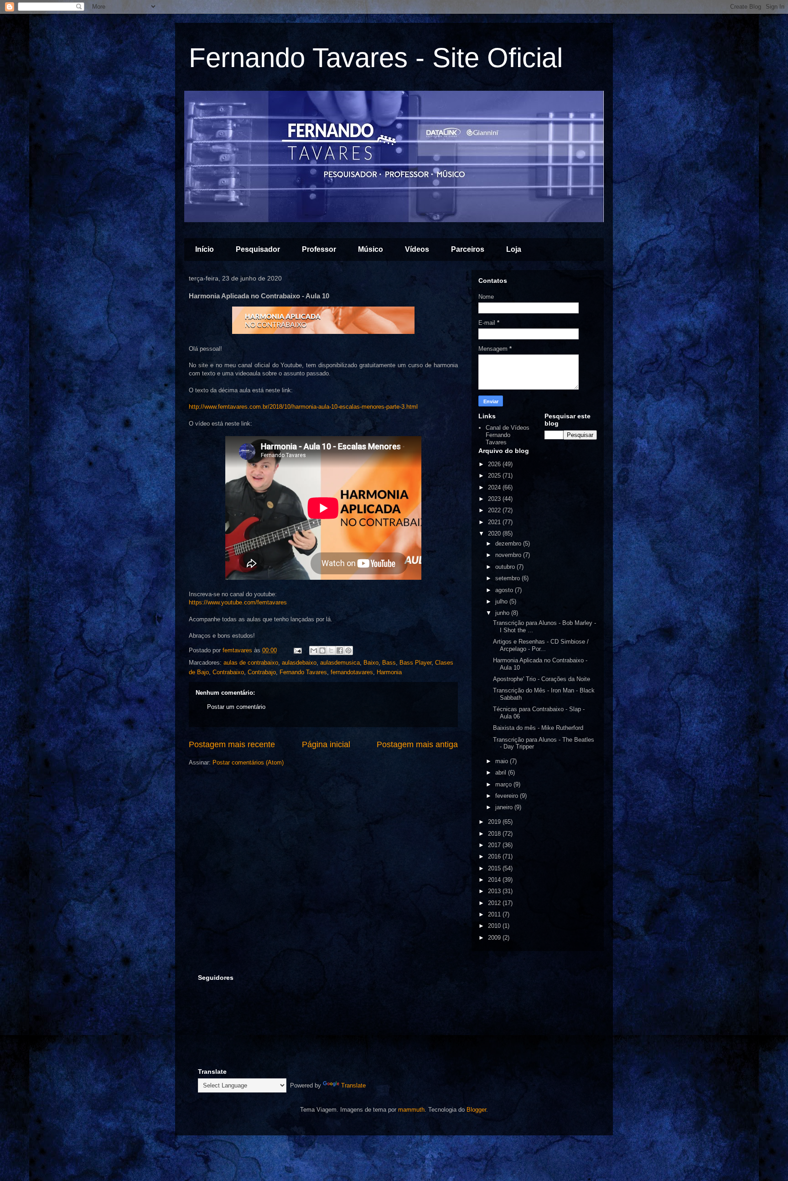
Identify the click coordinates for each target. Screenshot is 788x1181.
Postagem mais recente (232, 744)
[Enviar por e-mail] (313, 650)
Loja (513, 249)
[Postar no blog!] (322, 650)
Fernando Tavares (303, 672)
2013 (495, 891)
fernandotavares (352, 672)
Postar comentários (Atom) (248, 762)
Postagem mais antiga (417, 744)
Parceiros (467, 249)
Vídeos (417, 249)
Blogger (476, 1109)
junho (503, 612)
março (504, 784)
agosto (505, 590)
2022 (495, 510)
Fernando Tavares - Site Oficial (376, 57)
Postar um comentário (236, 706)
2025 (495, 475)
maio (502, 761)
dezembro (509, 543)
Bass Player (415, 662)
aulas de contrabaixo (250, 662)
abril (501, 772)
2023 (495, 498)
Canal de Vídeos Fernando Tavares (507, 434)
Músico (370, 249)
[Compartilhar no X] (331, 650)
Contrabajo (262, 672)
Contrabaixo (228, 672)
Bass (389, 662)
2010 (495, 925)
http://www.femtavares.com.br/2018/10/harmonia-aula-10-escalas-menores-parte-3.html (303, 406)
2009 (495, 937)
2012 (495, 903)
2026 (495, 464)
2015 (495, 868)
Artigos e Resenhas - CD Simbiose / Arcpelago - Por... (541, 645)
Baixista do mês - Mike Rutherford (538, 727)
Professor (319, 249)
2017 (495, 845)
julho (502, 601)
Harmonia (389, 672)
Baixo (370, 662)
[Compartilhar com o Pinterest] (348, 650)
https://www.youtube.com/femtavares (238, 602)
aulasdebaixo (299, 662)
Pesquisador (258, 249)
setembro (508, 578)
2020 (495, 533)
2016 (495, 856)
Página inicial (326, 744)
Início (204, 249)
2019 (495, 821)
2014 (495, 879)
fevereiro (507, 795)
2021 (495, 522)
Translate (353, 1085)
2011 (495, 914)
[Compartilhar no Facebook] (339, 650)
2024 (495, 487)
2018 (495, 833)
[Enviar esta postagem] (297, 650)
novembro (509, 554)
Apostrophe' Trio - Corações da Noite (541, 679)
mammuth (411, 1109)
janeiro (504, 807)
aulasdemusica (340, 662)
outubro (506, 566)
